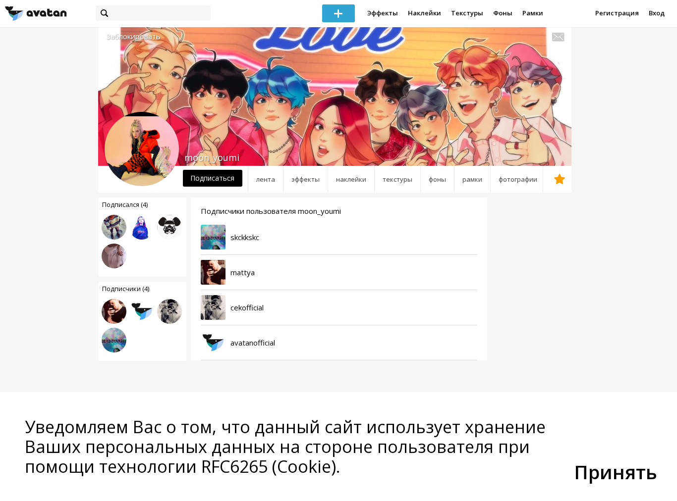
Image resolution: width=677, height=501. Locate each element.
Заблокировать (133, 36)
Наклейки (424, 12)
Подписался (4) (125, 204)
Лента (265, 179)
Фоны (502, 12)
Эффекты (382, 12)
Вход (657, 12)
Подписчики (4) (125, 288)
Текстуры (467, 12)
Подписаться (212, 178)
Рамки (532, 12)
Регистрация (617, 12)
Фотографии (518, 179)
